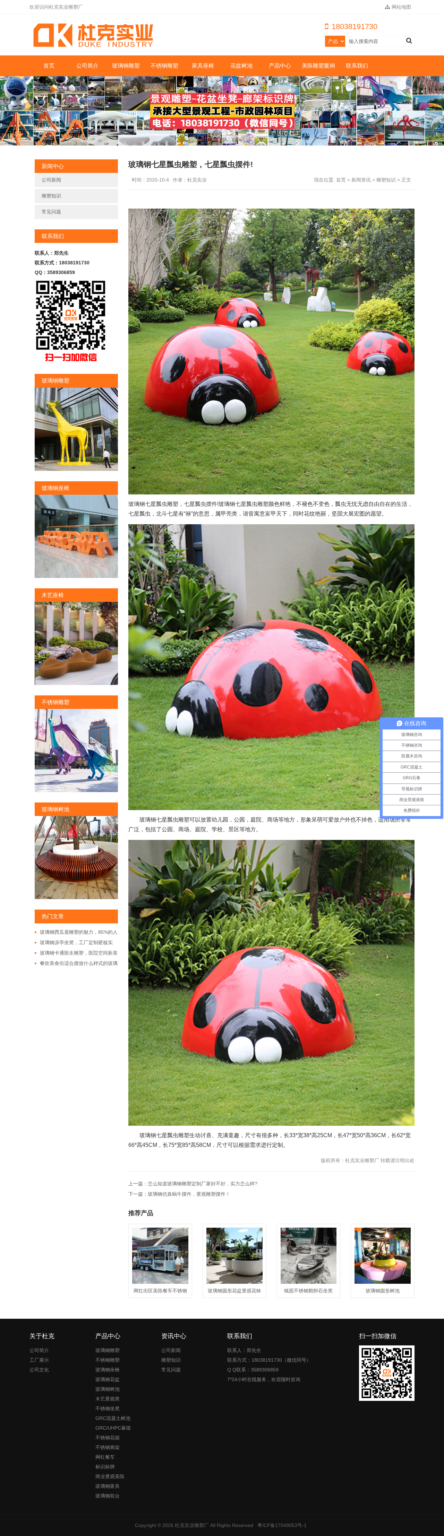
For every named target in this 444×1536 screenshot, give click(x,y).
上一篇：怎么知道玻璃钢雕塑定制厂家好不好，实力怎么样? (192, 1183)
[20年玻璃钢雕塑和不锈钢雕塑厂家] (95, 35)
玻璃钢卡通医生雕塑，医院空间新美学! (76, 953)
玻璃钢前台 (107, 1496)
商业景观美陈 (110, 1476)
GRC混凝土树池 (112, 1418)
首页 (48, 66)
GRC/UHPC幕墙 (113, 1428)
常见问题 (51, 211)
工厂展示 (39, 1360)
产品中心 (280, 66)
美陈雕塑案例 (318, 66)
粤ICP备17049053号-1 (282, 1525)
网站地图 (401, 7)
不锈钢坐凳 (107, 1408)
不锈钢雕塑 (164, 66)
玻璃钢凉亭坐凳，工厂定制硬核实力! (74, 943)
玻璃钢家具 (107, 1486)
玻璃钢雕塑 (126, 66)
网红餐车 (105, 1457)
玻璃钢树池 (107, 1389)
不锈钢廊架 (107, 1447)
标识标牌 (105, 1466)
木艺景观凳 (107, 1399)
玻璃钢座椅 (107, 1369)
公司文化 (39, 1369)
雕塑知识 (51, 196)
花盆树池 (241, 66)
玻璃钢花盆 (107, 1379)
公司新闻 (51, 180)
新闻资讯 (361, 180)
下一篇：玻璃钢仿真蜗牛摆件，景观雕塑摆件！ (179, 1194)
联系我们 (357, 66)
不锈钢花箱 (107, 1437)
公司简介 (87, 66)
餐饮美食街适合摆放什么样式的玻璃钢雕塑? (76, 963)
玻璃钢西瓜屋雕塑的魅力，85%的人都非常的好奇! (76, 932)
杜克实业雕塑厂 (192, 1525)
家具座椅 (203, 66)
